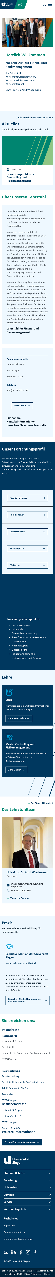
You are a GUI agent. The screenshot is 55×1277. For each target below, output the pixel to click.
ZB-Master (15, 565)
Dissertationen (17, 532)
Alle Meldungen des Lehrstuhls (35, 117)
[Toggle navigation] (50, 4)
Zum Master (14, 770)
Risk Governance (18, 498)
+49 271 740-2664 (21, 890)
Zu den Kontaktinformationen (20, 1142)
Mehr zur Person (19, 898)
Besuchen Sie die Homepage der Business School (25, 1000)
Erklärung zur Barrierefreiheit (18, 1239)
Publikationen (17, 515)
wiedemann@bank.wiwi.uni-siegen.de (27, 885)
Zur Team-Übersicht (42, 803)
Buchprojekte (17, 548)
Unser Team (20, 405)
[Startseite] (16, 1160)
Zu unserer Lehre (17, 718)
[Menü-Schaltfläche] (44, 4)
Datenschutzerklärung (14, 1232)
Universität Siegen (21, 1261)
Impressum (9, 1225)
